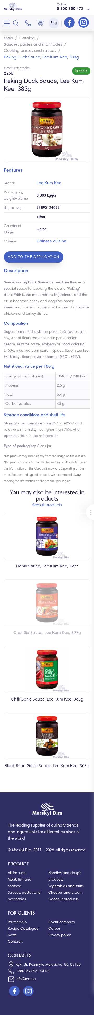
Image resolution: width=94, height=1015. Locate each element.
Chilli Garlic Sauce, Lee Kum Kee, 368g (47, 699)
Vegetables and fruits (66, 886)
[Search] (16, 23)
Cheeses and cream (65, 893)
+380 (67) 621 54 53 (32, 971)
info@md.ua (26, 979)
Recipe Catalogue (23, 929)
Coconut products (63, 899)
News (12, 935)
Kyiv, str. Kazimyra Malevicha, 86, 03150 (48, 965)
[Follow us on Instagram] (83, 23)
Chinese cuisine (51, 241)
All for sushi (17, 873)
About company (61, 922)
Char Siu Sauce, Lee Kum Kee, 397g (47, 633)
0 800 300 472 (70, 9)
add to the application (34, 257)
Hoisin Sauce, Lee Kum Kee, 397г (47, 566)
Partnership (17, 922)
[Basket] (40, 23)
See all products (47, 505)
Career (54, 929)
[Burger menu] (7, 23)
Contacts (15, 942)
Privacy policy (59, 935)
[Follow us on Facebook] (70, 23)
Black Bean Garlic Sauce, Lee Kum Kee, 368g (47, 766)
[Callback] (28, 23)
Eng (54, 23)
